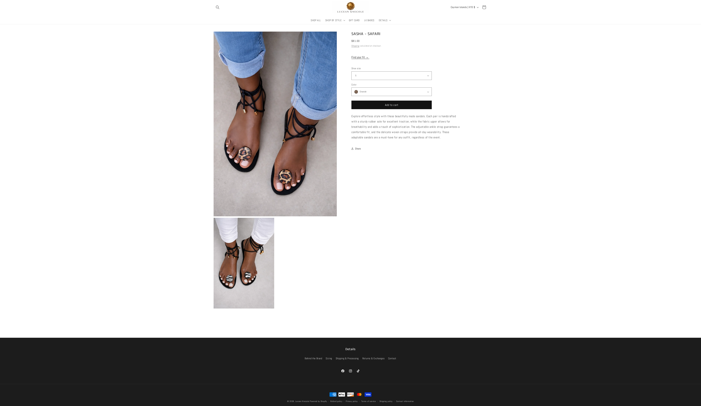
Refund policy (336, 401)
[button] (218, 7)
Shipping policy (386, 401)
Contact (392, 358)
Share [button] (358, 148)
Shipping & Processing (347, 358)
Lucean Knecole (302, 401)
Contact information (405, 401)
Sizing (329, 358)
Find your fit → (360, 57)
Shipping (355, 45)
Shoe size (356, 68)
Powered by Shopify (318, 401)
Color (354, 84)
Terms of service (368, 401)
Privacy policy (352, 401)
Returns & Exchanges (373, 358)
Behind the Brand (313, 358)
